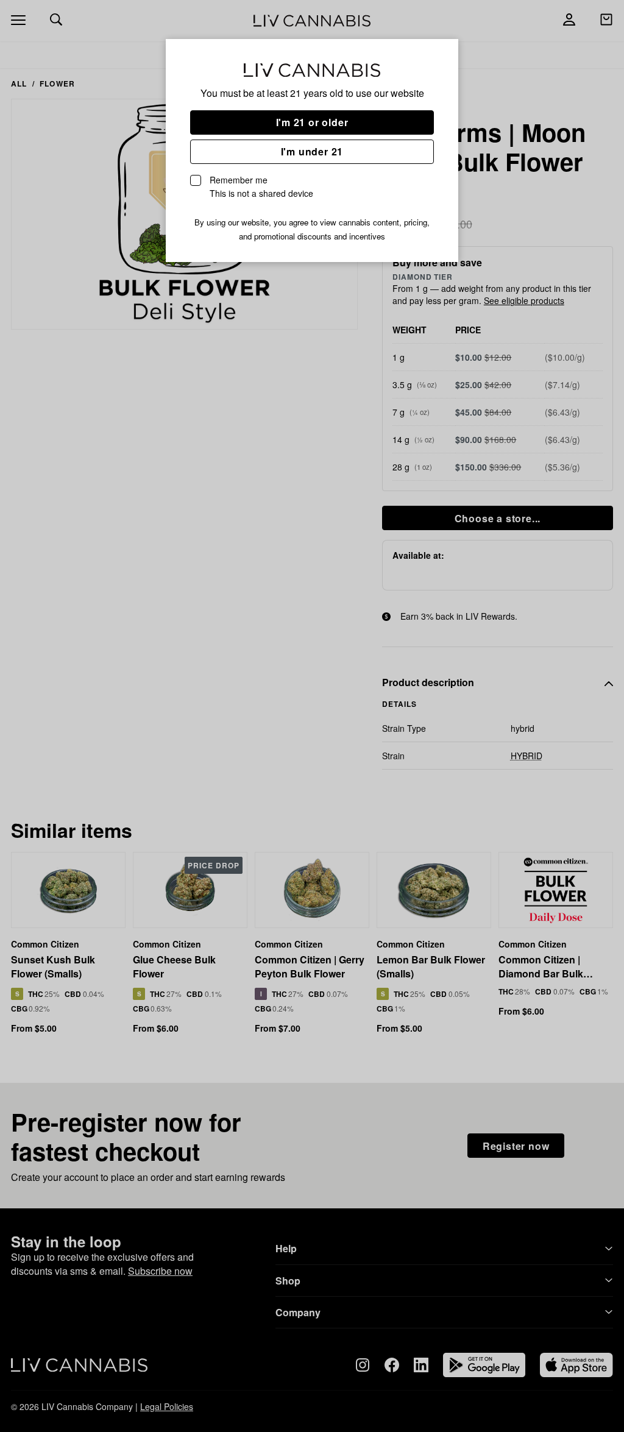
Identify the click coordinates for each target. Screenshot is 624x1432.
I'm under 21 (312, 151)
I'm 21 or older (312, 122)
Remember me (261, 186)
